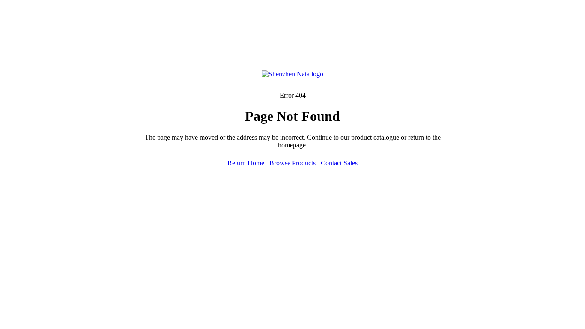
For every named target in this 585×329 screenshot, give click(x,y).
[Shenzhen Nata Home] (292, 74)
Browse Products (292, 163)
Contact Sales (339, 163)
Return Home (245, 163)
